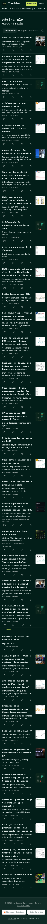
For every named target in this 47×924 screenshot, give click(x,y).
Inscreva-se (31, 3)
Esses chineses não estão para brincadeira (16, 152)
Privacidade (28, 903)
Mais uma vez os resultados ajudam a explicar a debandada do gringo (17, 200)
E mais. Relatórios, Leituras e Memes (15, 89)
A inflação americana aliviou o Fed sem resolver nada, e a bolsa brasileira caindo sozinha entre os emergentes (17, 349)
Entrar (41, 3)
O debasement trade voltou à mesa (14, 105)
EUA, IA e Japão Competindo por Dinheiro (17, 83)
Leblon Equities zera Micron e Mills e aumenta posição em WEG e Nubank (16, 507)
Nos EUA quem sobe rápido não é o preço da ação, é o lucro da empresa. (17, 299)
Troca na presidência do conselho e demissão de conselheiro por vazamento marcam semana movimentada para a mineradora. (17, 835)
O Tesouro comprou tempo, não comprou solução (14, 128)
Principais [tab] (22, 30)
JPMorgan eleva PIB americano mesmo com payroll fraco (14, 416)
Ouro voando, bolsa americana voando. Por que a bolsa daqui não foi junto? (16, 391)
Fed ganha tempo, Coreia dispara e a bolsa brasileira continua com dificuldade (17, 316)
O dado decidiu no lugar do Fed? (17, 439)
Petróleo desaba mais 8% (17, 731)
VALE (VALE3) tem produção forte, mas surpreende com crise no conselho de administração (17, 828)
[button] (4, 8)
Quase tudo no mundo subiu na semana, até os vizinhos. (16, 399)
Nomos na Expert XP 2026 (17, 875)
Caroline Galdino (16, 285)
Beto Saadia (14, 94)
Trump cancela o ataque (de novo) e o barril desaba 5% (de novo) (16, 584)
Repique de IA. (8, 643)
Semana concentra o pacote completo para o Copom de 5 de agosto (16, 778)
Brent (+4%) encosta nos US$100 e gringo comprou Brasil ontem (17, 853)
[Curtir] (3, 50)
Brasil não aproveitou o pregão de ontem (17, 483)
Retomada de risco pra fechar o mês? (16, 638)
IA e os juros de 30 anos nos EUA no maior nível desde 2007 (16, 175)
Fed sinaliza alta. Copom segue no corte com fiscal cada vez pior (15, 609)
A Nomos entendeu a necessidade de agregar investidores (12, 879)
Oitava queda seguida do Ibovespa (17, 249)
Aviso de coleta (23, 905)
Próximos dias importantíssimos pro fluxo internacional (15, 709)
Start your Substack (15, 912)
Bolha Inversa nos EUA (16, 294)
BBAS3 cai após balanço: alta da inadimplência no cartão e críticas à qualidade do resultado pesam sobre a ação (17, 272)
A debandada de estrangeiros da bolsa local (16, 225)
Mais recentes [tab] (10, 30)
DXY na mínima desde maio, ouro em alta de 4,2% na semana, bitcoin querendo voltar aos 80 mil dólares (17, 111)
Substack (12, 918)
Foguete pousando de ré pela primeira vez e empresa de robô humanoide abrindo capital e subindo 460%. (16, 158)
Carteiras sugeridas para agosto (14, 533)
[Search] (42, 30)
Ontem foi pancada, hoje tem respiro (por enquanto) (17, 803)
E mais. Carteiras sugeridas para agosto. (16, 233)
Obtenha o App (36, 912)
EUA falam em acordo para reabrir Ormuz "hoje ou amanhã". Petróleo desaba (14, 559)
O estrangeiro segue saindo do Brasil (16, 255)
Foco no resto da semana (17, 38)
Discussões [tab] (33, 30)
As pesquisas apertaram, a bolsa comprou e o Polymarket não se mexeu (17, 59)
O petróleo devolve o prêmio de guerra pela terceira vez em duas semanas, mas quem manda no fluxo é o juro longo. (16, 592)
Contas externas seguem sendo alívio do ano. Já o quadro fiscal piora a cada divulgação (16, 617)
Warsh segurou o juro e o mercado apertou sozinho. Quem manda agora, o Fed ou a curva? (16, 659)
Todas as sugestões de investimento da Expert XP (16, 753)
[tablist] (20, 30)
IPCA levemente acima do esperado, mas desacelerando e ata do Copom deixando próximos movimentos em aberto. (16, 374)
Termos (38, 903)
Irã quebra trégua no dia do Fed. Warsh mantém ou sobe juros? (16, 684)
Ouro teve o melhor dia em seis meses (16, 461)
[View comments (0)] (12, 50)
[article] (23, 44)
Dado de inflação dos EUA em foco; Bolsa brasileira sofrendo (15, 341)
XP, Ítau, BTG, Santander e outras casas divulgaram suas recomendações (17, 539)
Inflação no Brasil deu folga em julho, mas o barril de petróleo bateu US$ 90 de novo (16, 366)
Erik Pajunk (17, 47)
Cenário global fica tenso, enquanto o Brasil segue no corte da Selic (17, 785)
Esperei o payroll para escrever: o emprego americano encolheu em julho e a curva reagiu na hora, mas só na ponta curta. (17, 446)
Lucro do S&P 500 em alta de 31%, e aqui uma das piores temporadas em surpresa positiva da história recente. (17, 208)
